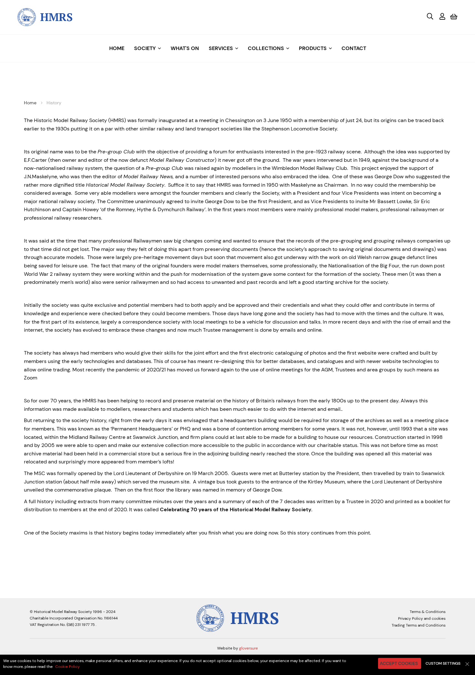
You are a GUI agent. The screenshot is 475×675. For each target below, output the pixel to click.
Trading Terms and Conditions (419, 625)
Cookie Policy (67, 666)
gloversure (248, 648)
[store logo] (44, 16)
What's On (185, 48)
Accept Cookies (399, 663)
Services (221, 48)
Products (313, 48)
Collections (266, 48)
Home (116, 48)
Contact (354, 48)
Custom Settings (443, 663)
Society (145, 48)
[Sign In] (442, 17)
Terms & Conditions (428, 611)
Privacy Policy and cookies (422, 618)
